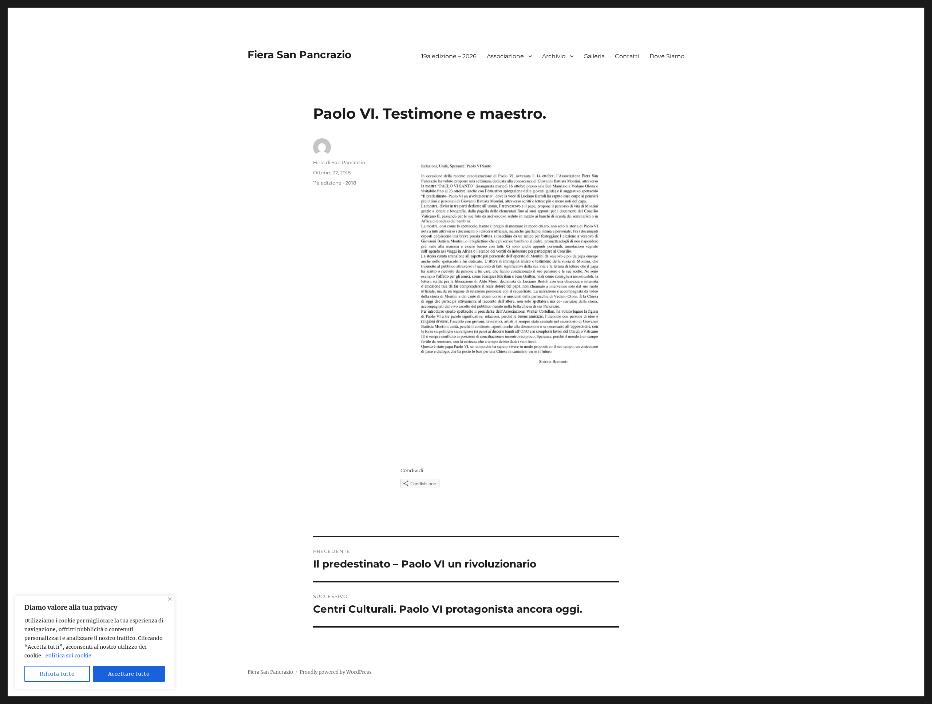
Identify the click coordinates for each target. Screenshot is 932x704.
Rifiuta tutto (57, 674)
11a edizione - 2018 (334, 183)
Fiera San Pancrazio (299, 54)
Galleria (594, 56)
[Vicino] (169, 599)
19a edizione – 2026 (449, 56)
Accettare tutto (129, 674)
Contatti (627, 56)
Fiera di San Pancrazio (339, 162)
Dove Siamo (666, 56)
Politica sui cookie (68, 655)
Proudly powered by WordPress (336, 672)
